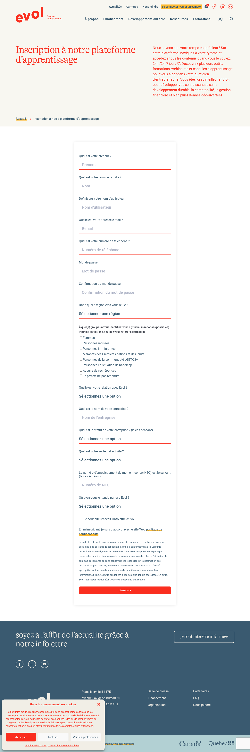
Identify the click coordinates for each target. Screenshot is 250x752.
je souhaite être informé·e (204, 636)
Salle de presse (158, 691)
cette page (139, 331)
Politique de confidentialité (119, 743)
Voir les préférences (85, 737)
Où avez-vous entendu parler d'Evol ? (104, 497)
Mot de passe (88, 262)
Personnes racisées (96, 343)
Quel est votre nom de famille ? (100, 177)
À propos (91, 19)
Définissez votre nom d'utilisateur (102, 198)
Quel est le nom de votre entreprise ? (104, 409)
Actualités (115, 6)
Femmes (89, 338)
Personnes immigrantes (99, 349)
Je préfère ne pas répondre (101, 376)
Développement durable (146, 19)
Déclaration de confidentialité (63, 745)
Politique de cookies (35, 745)
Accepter (21, 737)
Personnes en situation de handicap (107, 365)
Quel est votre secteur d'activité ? (101, 451)
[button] (99, 704)
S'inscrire (125, 590)
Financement (113, 19)
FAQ (196, 698)
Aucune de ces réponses (99, 370)
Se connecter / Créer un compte (181, 6)
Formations (202, 19)
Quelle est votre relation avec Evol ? (103, 387)
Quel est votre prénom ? (95, 156)
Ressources (179, 19)
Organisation (157, 705)
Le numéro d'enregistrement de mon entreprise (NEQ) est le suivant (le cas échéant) (125, 474)
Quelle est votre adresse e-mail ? (101, 220)
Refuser (53, 737)
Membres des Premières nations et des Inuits (113, 354)
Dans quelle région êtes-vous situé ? (103, 305)
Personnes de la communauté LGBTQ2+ (110, 359)
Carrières (132, 6)
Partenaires (201, 691)
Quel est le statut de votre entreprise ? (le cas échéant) (116, 430)
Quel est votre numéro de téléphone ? (104, 241)
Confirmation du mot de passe (100, 284)
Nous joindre (150, 6)
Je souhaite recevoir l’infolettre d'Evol (109, 519)
